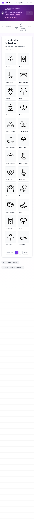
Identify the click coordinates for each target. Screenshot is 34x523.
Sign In (20, 2)
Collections (8, 27)
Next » (26, 253)
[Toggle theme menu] (26, 2)
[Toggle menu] (30, 2)
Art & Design (16, 27)
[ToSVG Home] (8, 2)
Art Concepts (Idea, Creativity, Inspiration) (12, 8)
